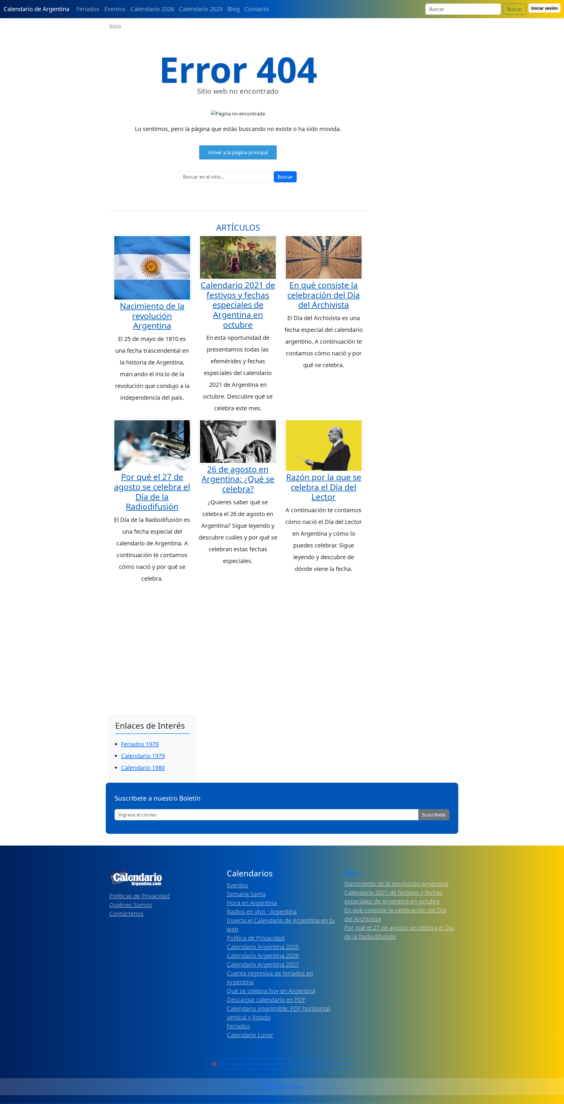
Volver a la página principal (238, 152)
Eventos (115, 9)
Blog (233, 9)
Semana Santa (246, 894)
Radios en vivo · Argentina (262, 911)
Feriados (88, 9)
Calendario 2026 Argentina (282, 1086)
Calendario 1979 (143, 756)
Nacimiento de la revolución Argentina (152, 315)
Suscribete (434, 814)
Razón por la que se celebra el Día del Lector (323, 486)
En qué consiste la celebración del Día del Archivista (323, 294)
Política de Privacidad (255, 938)
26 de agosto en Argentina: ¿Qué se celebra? (238, 478)
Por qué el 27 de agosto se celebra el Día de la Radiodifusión (152, 491)
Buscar (514, 9)
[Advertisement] (282, 633)
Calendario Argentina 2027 (263, 964)
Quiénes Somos (130, 905)
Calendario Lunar (250, 1035)
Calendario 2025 (201, 9)
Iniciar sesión (544, 8)
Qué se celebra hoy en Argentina (271, 991)
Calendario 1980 (143, 768)
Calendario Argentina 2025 (263, 947)
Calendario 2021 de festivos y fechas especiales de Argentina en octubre (238, 304)
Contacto (256, 9)
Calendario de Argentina (36, 9)
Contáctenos (126, 914)
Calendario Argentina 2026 (263, 956)
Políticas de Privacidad (139, 896)
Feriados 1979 (140, 744)
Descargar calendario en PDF (266, 1000)
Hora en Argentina (252, 903)
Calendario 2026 (152, 9)
